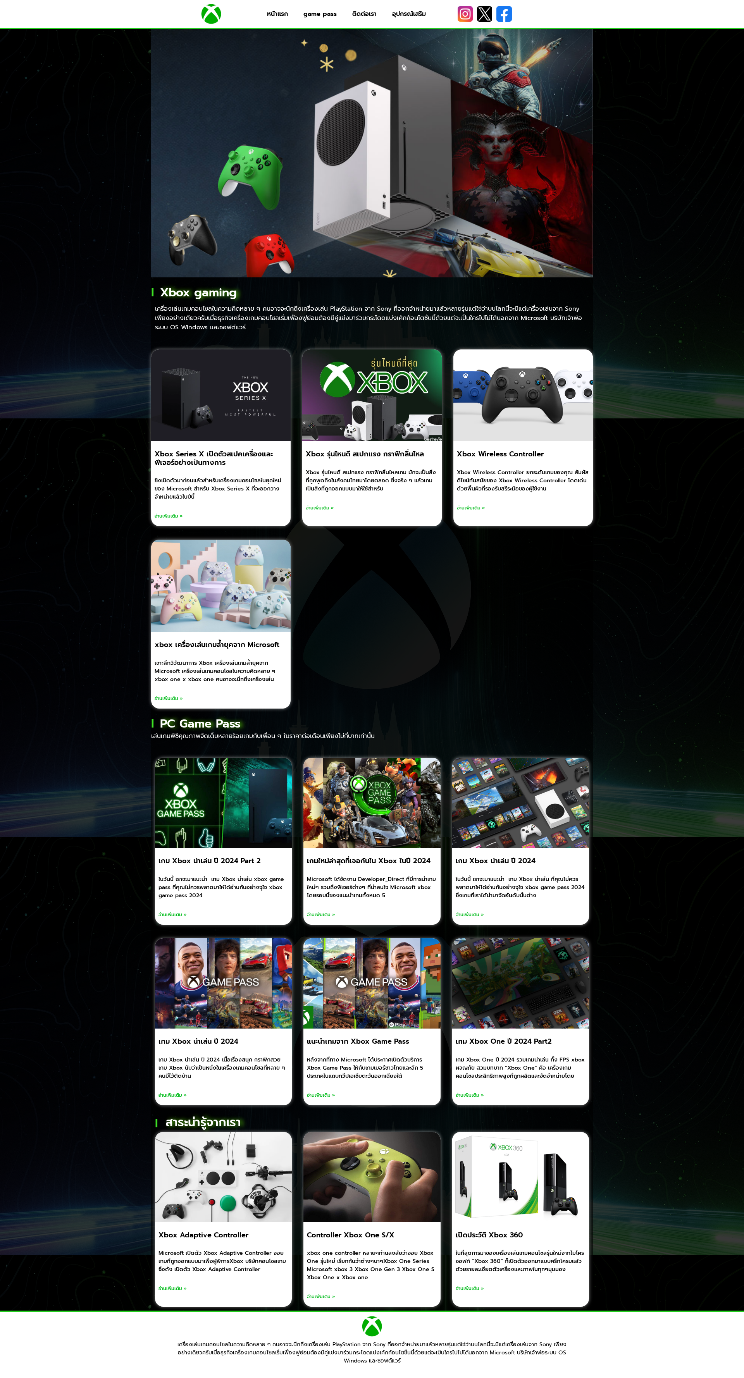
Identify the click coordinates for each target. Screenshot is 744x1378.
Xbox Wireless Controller (500, 454)
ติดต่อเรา (364, 14)
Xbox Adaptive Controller (203, 1235)
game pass (320, 14)
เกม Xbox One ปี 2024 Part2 (504, 1041)
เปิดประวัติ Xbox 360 (489, 1235)
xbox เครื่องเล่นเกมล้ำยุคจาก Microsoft (217, 644)
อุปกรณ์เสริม (409, 14)
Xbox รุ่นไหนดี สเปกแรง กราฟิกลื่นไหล (365, 454)
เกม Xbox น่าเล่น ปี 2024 (496, 860)
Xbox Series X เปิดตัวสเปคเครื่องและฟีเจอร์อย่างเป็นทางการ (214, 458)
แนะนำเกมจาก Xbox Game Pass (358, 1041)
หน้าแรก (277, 14)
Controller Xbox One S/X (350, 1235)
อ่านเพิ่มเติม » (169, 516)
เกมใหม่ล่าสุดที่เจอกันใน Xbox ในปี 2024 (369, 860)
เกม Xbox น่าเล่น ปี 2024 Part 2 (209, 860)
